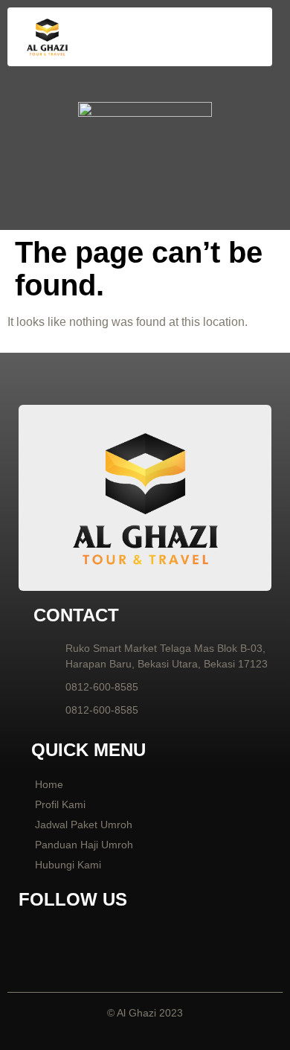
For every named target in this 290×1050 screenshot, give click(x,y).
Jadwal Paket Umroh (83, 824)
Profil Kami (60, 804)
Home (49, 784)
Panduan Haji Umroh (84, 845)
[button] (245, 37)
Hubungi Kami (68, 865)
